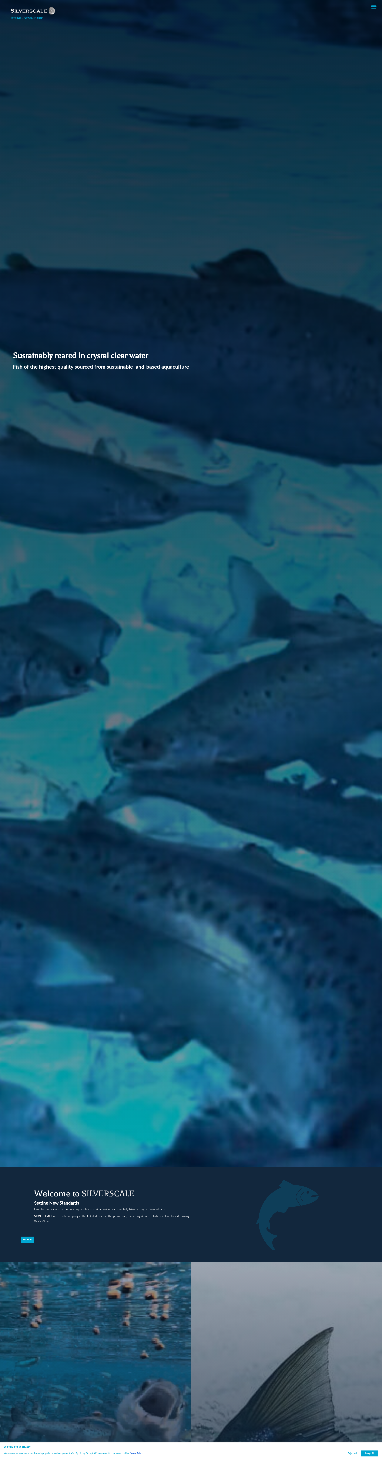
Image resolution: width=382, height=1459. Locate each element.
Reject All (352, 1453)
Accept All (369, 1453)
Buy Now (27, 1240)
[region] (191, 1450)
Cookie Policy (136, 1453)
